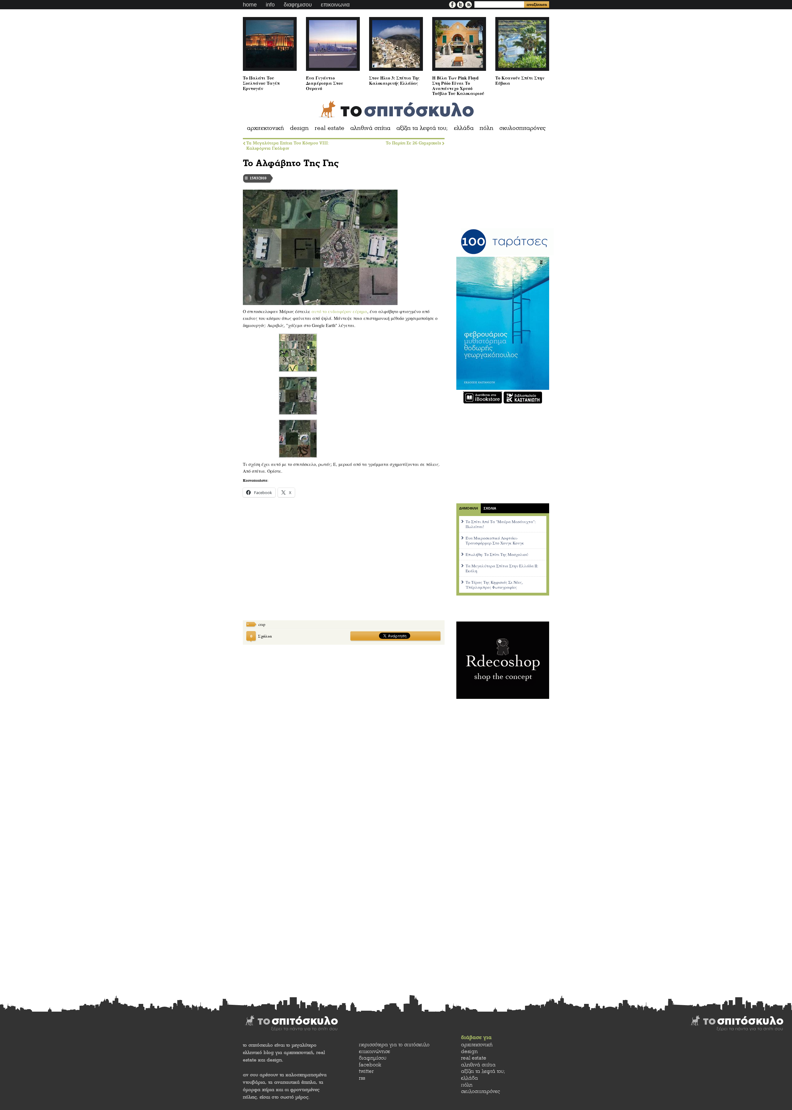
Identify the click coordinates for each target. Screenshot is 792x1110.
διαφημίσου (372, 1058)
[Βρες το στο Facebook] (453, 4)
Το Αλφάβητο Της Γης (290, 163)
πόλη (486, 128)
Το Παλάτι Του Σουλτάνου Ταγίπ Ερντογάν (261, 83)
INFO (270, 5)
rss (362, 1078)
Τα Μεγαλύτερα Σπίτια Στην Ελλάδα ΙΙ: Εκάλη (502, 568)
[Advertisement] (289, 564)
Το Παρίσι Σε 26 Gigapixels (413, 143)
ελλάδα (464, 128)
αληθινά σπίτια (370, 128)
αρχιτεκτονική (265, 128)
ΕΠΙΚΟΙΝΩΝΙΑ (335, 5)
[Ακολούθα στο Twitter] (461, 4)
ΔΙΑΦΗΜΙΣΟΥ (298, 5)
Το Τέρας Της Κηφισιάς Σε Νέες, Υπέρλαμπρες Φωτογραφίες (494, 584)
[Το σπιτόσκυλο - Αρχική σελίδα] (396, 109)
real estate (329, 128)
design (299, 128)
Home (250, 5)
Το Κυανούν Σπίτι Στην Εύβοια (519, 80)
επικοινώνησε (374, 1051)
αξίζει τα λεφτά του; (422, 128)
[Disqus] (344, 729)
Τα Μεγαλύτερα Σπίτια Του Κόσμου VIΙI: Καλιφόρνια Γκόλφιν (287, 146)
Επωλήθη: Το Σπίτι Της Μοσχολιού (497, 554)
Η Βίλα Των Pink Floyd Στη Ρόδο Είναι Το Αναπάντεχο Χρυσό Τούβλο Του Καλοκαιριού (458, 85)
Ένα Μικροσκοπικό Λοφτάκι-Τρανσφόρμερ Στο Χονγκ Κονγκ (495, 540)
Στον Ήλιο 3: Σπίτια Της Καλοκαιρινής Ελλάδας (394, 80)
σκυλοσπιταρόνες (522, 128)
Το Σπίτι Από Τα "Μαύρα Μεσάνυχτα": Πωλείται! (501, 524)
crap (261, 624)
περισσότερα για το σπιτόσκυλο (394, 1044)
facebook (370, 1064)
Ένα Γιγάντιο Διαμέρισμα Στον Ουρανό (324, 83)
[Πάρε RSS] (468, 4)
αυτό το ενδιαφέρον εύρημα (339, 311)
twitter (366, 1071)
